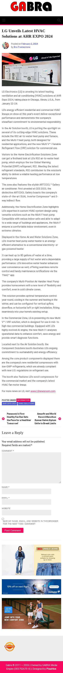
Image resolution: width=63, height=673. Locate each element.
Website (6, 508)
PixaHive (51, 668)
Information (23, 400)
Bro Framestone (22, 47)
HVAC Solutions (26, 404)
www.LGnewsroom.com (42, 391)
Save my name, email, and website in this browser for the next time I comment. (30, 522)
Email (5, 498)
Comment (8, 451)
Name (5, 487)
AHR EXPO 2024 (9, 404)
